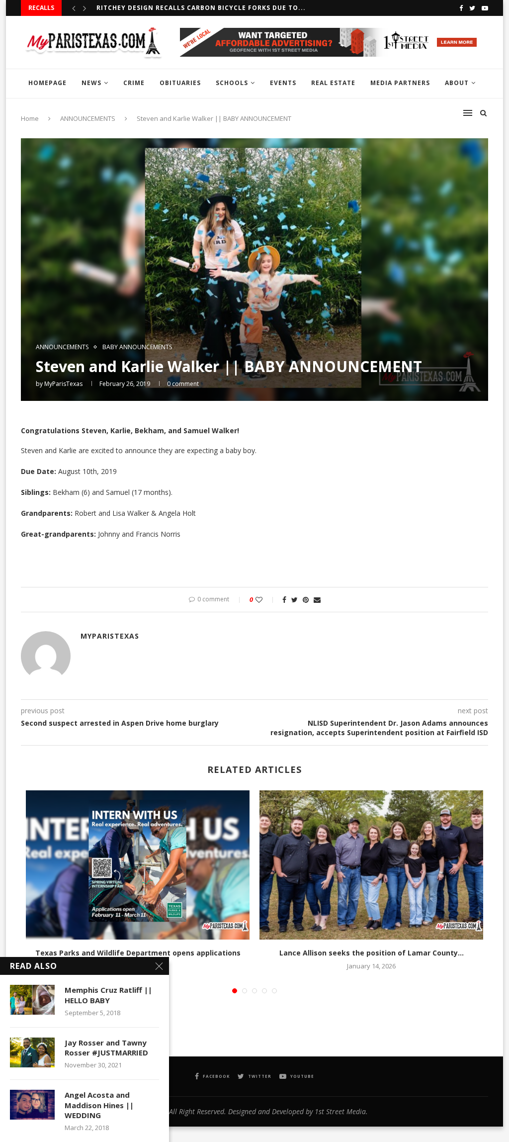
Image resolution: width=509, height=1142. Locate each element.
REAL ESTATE (333, 83)
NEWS (91, 83)
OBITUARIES (180, 83)
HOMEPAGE (47, 83)
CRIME (134, 83)
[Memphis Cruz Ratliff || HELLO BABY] (32, 1000)
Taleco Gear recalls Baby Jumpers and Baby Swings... (198, 7)
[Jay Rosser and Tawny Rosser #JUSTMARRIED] (32, 1052)
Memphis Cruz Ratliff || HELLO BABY (108, 995)
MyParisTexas (63, 384)
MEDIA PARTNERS (400, 83)
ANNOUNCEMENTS (62, 347)
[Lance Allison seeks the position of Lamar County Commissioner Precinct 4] (371, 865)
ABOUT (457, 83)
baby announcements (137, 347)
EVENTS (283, 83)
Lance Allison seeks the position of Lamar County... (371, 952)
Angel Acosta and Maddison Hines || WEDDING (99, 1105)
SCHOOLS (232, 83)
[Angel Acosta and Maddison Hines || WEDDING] (32, 1105)
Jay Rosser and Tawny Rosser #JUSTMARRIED (106, 1047)
